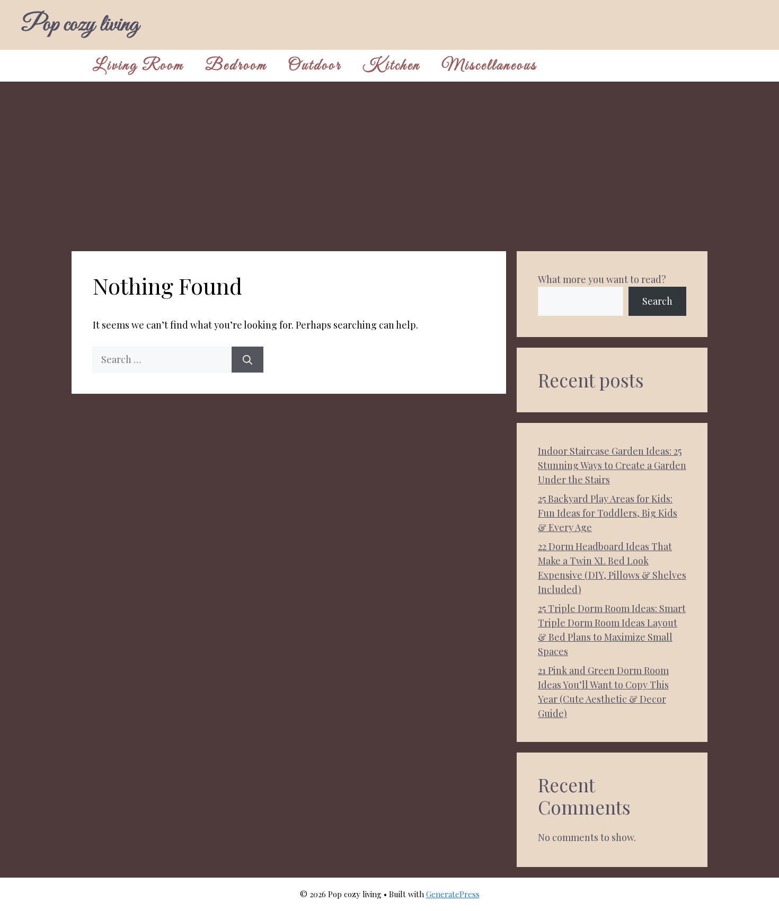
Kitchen (391, 66)
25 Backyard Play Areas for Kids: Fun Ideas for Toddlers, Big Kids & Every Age (607, 513)
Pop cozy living (80, 25)
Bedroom (236, 66)
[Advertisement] (389, 161)
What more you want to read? (602, 279)
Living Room (138, 66)
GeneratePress (453, 894)
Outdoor (314, 66)
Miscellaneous (489, 66)
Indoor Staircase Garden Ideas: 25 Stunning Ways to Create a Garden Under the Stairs (612, 465)
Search (657, 301)
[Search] (247, 360)
